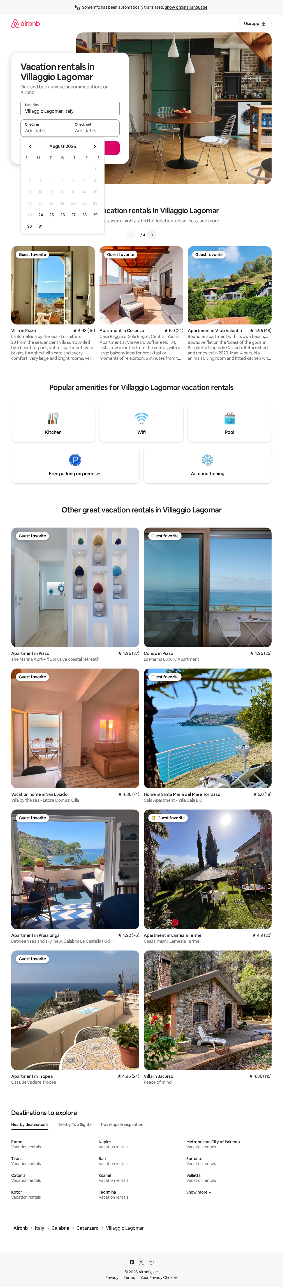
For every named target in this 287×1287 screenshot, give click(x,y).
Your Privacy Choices (159, 1277)
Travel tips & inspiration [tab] (121, 1124)
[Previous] (131, 234)
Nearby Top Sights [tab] (74, 1124)
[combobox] (70, 111)
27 (73, 214)
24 (40, 214)
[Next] (151, 234)
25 (51, 214)
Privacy (111, 1277)
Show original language (186, 7)
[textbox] (45, 130)
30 (29, 226)
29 (95, 214)
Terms (129, 1277)
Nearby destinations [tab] (29, 1124)
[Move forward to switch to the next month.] (94, 146)
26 (62, 214)
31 (41, 226)
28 (84, 214)
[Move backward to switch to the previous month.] (30, 146)
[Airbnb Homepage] (25, 23)
